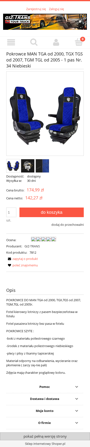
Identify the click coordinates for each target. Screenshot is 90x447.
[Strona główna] (45, 21)
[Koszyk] (78, 42)
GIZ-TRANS (32, 246)
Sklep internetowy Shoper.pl (45, 443)
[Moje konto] (56, 42)
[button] (11, 42)
